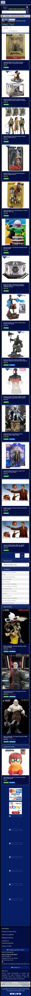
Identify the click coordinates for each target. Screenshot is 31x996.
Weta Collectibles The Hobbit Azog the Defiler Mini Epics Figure (15, 737)
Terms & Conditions (8, 934)
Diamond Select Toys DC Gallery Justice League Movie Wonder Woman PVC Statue (14, 100)
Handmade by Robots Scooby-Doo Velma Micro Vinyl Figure (14, 778)
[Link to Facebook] (15, 849)
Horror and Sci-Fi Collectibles (9, 584)
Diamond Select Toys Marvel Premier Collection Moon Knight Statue (13, 434)
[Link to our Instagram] (15, 876)
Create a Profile (6, 946)
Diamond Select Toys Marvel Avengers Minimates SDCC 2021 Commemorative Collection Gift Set (13, 285)
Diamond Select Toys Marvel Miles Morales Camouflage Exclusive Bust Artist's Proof (14, 397)
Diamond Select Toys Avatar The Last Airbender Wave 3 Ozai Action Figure (13, 63)
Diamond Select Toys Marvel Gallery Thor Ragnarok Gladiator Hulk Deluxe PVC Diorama (15, 360)
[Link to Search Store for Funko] (15, 911)
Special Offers (7, 607)
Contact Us (5, 941)
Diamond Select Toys (17, 16)
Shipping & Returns (7, 937)
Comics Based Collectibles (8, 577)
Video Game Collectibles (8, 602)
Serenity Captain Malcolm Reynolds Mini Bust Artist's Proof (15, 508)
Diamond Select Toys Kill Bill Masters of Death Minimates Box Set (15, 211)
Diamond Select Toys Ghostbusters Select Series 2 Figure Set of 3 (14, 137)
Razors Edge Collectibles (21, 989)
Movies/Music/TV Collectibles (9, 591)
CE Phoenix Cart (20, 990)
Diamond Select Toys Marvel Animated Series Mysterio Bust (15, 248)
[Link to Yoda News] (15, 890)
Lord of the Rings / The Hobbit (9, 586)
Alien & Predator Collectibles (9, 572)
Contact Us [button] (16, 967)
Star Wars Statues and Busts (9, 600)
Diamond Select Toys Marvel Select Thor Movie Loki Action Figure (14, 471)
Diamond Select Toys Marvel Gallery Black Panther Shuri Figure (14, 323)
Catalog (7, 16)
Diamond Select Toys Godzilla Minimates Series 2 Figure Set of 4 (14, 174)
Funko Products (6, 581)
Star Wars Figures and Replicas (9, 598)
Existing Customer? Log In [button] (16, 950)
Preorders (4, 593)
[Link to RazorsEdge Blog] (15, 862)
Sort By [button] (5, 28)
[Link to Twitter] (15, 835)
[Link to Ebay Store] (15, 808)
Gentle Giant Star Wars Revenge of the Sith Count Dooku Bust (14, 692)
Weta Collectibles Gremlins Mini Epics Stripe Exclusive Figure (14, 647)
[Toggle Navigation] (3, 2)
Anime (3, 574)
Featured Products (9, 747)
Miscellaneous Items (7, 588)
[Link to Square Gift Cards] (15, 821)
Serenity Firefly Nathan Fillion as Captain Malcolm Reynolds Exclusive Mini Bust (13, 546)
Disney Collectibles (6, 579)
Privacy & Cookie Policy (9, 931)
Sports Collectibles (6, 595)
